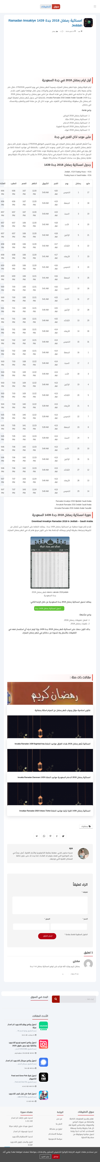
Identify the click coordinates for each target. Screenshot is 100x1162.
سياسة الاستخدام (55, 1134)
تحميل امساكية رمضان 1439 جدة (48, 608)
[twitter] (63, 836)
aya (79, 31)
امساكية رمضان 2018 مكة (76, 119)
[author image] (83, 853)
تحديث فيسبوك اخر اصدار (23, 1131)
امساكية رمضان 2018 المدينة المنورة (71, 126)
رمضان (53, 31)
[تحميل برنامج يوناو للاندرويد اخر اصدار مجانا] (43, 1026)
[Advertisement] (50, 56)
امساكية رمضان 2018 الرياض (75, 116)
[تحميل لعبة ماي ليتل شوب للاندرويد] (43, 1095)
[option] (26, 1062)
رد (62, 974)
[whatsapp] (44, 836)
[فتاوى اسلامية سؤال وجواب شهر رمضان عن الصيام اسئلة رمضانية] (50, 699)
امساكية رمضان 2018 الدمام (75, 123)
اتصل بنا (59, 1124)
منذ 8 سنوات (75, 974)
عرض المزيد (45, 1156)
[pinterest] (50, 836)
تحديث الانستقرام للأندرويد (22, 1136)
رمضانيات (85, 826)
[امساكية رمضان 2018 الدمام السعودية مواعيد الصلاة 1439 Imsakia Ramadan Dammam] (50, 766)
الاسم (85, 919)
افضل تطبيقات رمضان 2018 (75, 620)
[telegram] (36, 836)
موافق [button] (55, 1156)
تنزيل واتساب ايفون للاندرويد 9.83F (21, 1143)
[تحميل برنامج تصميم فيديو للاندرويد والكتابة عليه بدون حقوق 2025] (43, 1044)
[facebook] (57, 836)
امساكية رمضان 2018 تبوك (76, 130)
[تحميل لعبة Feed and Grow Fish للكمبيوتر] (43, 1077)
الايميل (47, 919)
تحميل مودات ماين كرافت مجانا (21, 1126)
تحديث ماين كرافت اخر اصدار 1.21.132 (22, 1119)
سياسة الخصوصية (55, 1139)
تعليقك (85, 892)
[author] (81, 31)
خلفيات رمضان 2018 (79, 624)
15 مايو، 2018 (70, 31)
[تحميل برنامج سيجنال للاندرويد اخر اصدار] (43, 1062)
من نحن (59, 1118)
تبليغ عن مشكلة (55, 1129)
